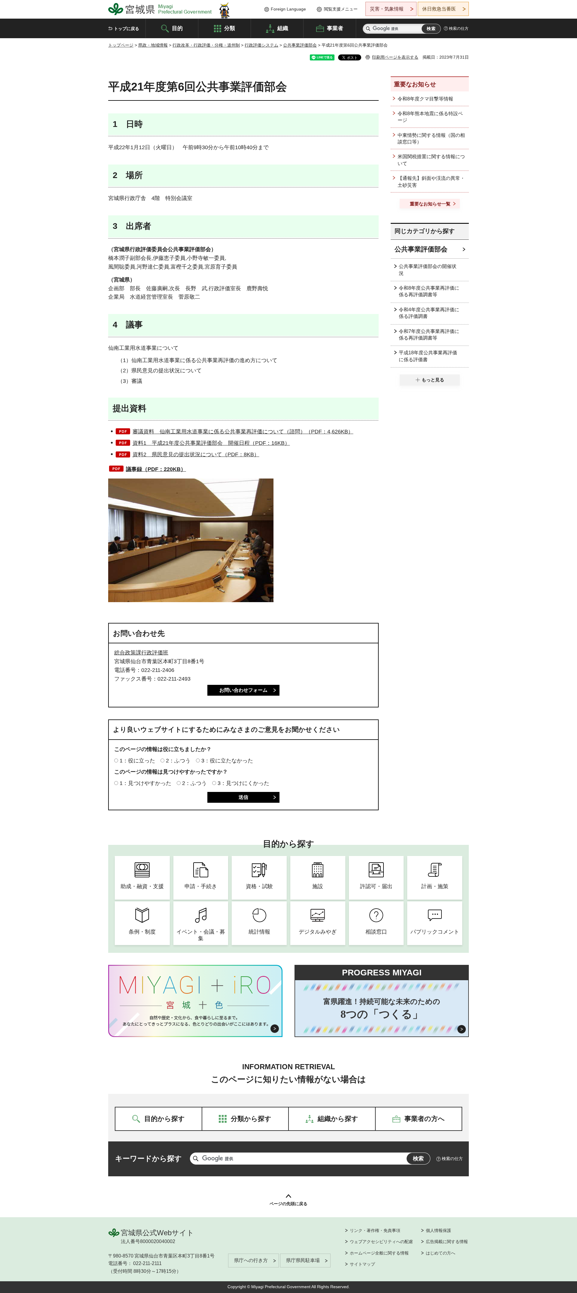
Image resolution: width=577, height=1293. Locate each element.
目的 (177, 28)
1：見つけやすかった (145, 783)
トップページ (120, 45)
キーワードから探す (148, 1158)
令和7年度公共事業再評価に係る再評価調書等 (429, 334)
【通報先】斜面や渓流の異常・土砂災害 (431, 181)
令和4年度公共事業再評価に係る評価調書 (429, 313)
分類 (229, 28)
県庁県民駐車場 (303, 1260)
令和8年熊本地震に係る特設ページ (430, 117)
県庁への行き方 (251, 1260)
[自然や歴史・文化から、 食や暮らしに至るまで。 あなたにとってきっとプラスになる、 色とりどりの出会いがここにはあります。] (195, 1020)
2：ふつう (178, 761)
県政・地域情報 (153, 45)
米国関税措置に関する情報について (431, 160)
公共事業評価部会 (300, 45)
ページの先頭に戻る (288, 1203)
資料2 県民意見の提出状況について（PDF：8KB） (196, 454)
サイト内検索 (368, 28)
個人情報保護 (438, 1230)
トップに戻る (126, 28)
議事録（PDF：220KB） (156, 469)
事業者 (335, 28)
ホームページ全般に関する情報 (379, 1253)
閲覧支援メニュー (341, 9)
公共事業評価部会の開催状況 (427, 270)
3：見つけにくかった (243, 783)
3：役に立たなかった (227, 761)
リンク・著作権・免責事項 (375, 1230)
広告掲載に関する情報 (447, 1241)
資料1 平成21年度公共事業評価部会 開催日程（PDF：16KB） (211, 443)
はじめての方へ (440, 1253)
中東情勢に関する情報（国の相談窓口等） (431, 138)
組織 (282, 28)
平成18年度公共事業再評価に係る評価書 (428, 356)
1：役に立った (137, 761)
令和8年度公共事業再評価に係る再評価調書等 (429, 291)
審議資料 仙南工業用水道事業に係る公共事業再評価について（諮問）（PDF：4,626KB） (243, 432)
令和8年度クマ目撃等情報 (425, 98)
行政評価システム (261, 45)
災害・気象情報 (387, 8)
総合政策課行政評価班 (141, 653)
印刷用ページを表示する (395, 57)
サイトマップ (362, 1264)
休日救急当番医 (439, 8)
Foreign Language (288, 9)
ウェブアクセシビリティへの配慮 (381, 1241)
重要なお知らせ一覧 (430, 203)
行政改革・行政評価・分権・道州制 (206, 45)
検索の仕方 (459, 28)
